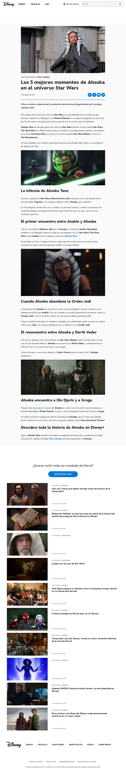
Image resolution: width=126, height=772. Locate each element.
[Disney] (8, 4)
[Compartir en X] (94, 95)
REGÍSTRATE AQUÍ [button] (63, 474)
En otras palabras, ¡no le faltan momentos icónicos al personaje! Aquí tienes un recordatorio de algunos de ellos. (62, 145)
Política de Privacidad (36, 762)
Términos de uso (51, 762)
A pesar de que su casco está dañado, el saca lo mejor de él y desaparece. (59, 354)
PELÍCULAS (42, 745)
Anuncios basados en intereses (87, 762)
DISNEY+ (29, 745)
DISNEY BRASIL (105, 745)
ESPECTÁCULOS (75, 745)
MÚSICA (90, 745)
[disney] (13, 745)
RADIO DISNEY (58, 745)
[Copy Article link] (103, 95)
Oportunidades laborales (67, 762)
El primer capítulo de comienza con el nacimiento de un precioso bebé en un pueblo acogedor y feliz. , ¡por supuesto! (61, 200)
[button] (74, 4)
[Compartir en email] (99, 94)
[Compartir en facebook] (90, 95)
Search (120, 3)
